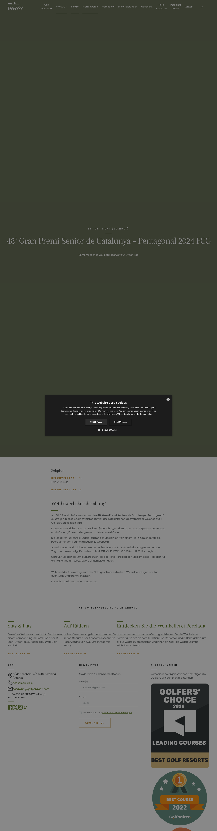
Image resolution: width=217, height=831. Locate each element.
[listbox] (168, 399)
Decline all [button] (120, 421)
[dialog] (108, 415)
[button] (108, 430)
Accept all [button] (96, 422)
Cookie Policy (146, 414)
